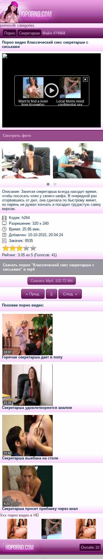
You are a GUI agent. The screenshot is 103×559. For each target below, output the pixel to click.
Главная (30, 11)
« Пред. (33, 294)
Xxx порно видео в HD (19, 515)
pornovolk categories (17, 25)
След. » (70, 294)
